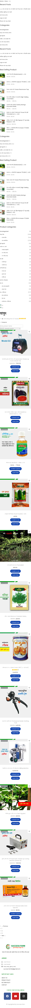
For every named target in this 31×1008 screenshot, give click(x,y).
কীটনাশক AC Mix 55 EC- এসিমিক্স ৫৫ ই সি (15, 462)
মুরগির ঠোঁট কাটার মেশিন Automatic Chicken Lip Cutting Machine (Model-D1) (15, 859)
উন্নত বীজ (2, 234)
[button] (29, 331)
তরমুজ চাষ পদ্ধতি (3, 18)
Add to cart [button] (16, 520)
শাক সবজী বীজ (5, 240)
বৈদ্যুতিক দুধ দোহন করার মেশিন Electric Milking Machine (15, 768)
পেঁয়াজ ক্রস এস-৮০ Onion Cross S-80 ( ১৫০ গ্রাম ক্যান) (15, 667)
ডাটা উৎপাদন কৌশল (4, 15)
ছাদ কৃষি (1, 259)
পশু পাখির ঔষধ (5, 252)
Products (4, 322)
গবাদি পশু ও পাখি (3, 246)
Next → (4, 935)
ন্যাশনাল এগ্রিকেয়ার (4, 280)
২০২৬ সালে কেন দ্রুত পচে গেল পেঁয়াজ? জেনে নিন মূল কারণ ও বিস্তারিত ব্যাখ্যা (15, 9)
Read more (16, 367)
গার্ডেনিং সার (4, 265)
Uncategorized (4, 30)
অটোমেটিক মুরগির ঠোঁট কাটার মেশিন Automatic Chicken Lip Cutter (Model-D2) (15, 360)
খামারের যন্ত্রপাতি (5, 249)
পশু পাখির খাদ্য (5, 256)
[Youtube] (15, 996)
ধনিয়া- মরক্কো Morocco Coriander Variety (15, 616)
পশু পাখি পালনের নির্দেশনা (4, 42)
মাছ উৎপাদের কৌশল (4, 45)
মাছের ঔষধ (4, 289)
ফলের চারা (4, 271)
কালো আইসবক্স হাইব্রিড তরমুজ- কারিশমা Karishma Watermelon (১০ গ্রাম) (15, 413)
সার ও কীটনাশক (3, 292)
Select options (16, 469)
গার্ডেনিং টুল (4, 262)
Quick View (15, 371)
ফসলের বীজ (4, 237)
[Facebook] (7, 996)
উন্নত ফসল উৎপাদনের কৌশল (5, 33)
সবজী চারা (4, 277)
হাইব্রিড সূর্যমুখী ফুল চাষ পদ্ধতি (6, 12)
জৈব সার (3, 298)
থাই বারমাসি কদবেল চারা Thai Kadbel (15, 565)
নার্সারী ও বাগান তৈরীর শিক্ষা (5, 39)
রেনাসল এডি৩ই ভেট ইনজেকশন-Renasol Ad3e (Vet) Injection (15, 906)
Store (6, 1)
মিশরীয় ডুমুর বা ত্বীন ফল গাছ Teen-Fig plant (15, 813)
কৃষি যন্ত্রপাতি (2, 36)
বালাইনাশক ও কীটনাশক (6, 301)
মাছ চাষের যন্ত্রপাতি (5, 286)
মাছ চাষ (1, 283)
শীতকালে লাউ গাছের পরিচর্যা (5, 21)
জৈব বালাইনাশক (5, 295)
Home (1, 1)
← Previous (5, 926)
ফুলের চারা (4, 274)
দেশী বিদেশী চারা (3, 268)
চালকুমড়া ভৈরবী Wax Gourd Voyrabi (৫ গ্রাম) (15, 514)
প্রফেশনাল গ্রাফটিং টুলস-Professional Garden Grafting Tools (15, 722)
